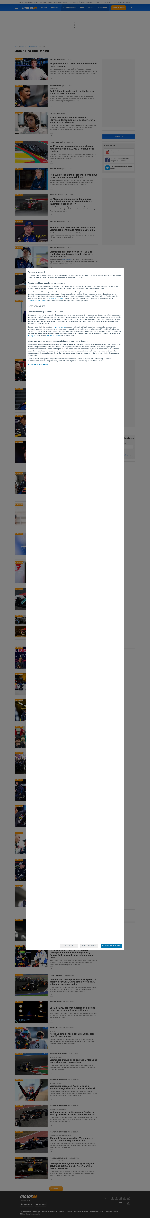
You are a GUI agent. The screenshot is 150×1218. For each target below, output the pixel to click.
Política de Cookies (56, 298)
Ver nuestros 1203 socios (38, 364)
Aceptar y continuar (111, 946)
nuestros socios (60, 327)
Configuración (89, 946)
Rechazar (69, 946)
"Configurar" (32, 336)
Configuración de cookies (37, 300)
